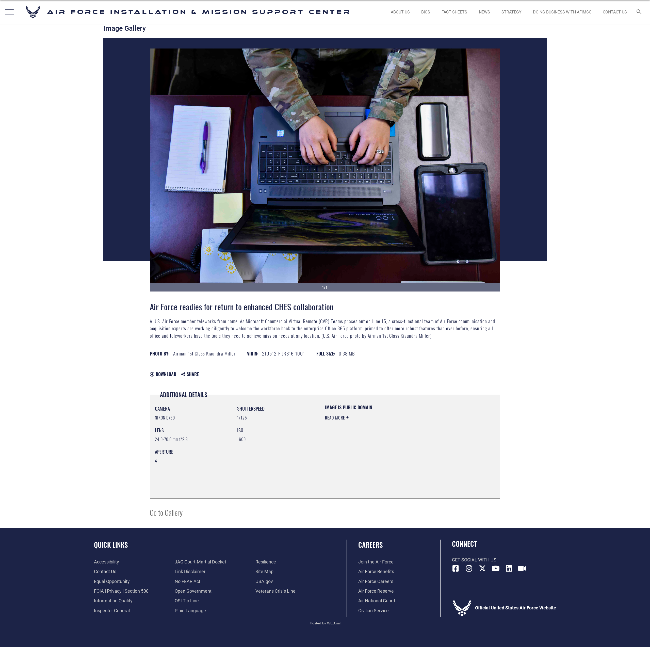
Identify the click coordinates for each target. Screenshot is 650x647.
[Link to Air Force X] (482, 568)
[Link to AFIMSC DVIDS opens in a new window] (522, 568)
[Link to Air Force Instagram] (469, 568)
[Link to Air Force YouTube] (495, 568)
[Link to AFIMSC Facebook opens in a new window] (456, 568)
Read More (335, 418)
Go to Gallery (166, 512)
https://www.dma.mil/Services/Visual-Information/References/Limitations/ (384, 450)
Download (165, 374)
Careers (370, 545)
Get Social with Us (474, 559)
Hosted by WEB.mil (325, 623)
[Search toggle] (639, 12)
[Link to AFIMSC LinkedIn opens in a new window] (509, 568)
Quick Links (111, 545)
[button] (8, 12)
